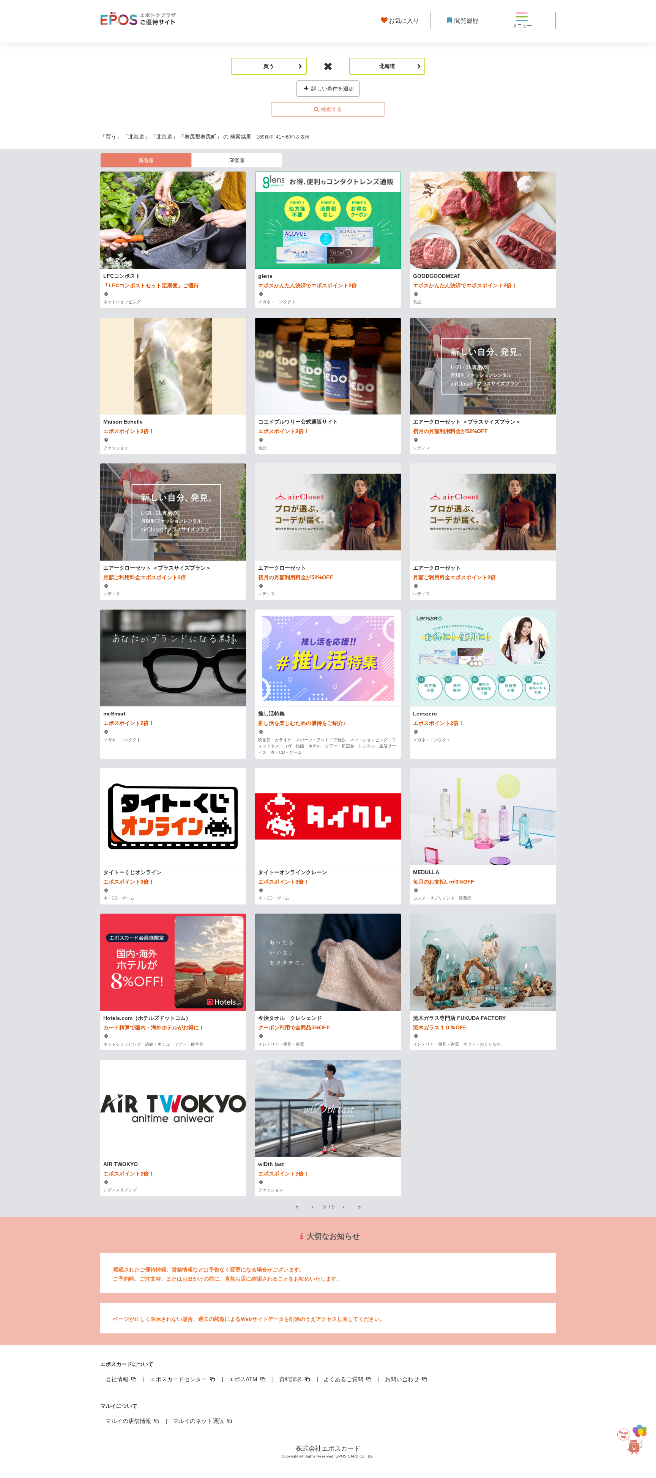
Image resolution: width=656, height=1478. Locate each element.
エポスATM (244, 1379)
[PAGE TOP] (634, 1444)
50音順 (236, 160)
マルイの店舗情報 (129, 1421)
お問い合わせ (403, 1379)
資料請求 (291, 1379)
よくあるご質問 (344, 1379)
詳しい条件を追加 (332, 88)
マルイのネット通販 (199, 1421)
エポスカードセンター (179, 1379)
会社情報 (118, 1379)
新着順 (146, 160)
